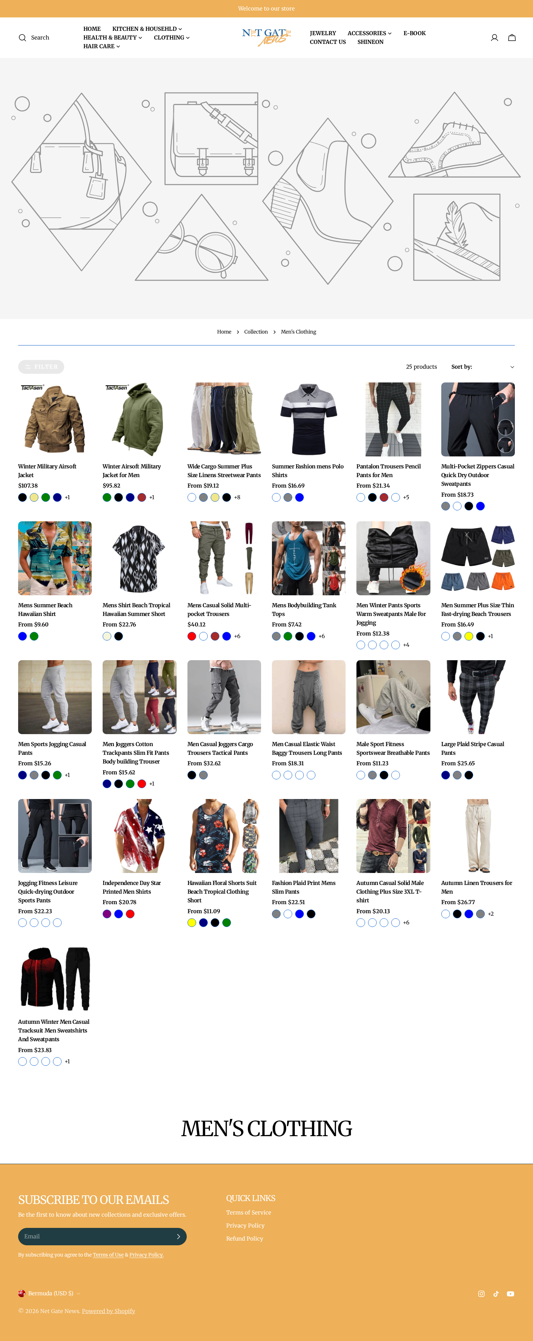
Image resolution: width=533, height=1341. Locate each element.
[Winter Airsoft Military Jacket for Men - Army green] (107, 497)
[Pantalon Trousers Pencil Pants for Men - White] (360, 497)
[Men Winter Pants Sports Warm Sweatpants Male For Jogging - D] (395, 645)
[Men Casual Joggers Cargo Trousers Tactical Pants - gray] (203, 775)
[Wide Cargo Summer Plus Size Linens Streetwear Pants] (224, 419)
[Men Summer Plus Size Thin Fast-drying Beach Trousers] (478, 558)
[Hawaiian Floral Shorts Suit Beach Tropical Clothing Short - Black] (215, 922)
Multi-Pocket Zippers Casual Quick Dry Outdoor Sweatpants (478, 475)
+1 (67, 497)
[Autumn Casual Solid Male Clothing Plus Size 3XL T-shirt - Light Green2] (360, 922)
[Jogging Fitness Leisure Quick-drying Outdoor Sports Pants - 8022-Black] (45, 922)
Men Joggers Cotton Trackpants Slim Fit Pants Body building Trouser (136, 753)
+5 (406, 497)
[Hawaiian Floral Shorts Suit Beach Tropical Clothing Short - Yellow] (191, 922)
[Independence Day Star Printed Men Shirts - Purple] (107, 914)
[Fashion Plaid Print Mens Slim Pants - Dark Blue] (299, 914)
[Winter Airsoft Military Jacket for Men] (139, 419)
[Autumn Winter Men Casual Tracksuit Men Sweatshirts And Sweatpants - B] (34, 1061)
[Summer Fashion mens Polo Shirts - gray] (288, 497)
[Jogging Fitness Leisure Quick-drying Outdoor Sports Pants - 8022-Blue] (57, 922)
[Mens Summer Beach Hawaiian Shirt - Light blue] (22, 636)
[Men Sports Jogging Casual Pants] (55, 697)
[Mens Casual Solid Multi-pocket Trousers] (224, 558)
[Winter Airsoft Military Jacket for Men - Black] (118, 497)
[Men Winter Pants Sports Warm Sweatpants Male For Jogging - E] (372, 645)
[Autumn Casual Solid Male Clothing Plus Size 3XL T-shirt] (393, 836)
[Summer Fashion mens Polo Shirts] (309, 419)
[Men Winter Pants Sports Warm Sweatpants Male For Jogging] (393, 558)
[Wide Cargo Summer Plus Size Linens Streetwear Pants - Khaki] (215, 497)
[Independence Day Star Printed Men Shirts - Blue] (118, 914)
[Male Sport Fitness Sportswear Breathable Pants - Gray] (372, 775)
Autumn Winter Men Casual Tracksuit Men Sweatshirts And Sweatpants (53, 1030)
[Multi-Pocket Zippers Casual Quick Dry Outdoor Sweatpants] (478, 419)
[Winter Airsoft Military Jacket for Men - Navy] (130, 497)
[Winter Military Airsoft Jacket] (55, 419)
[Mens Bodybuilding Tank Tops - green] (288, 636)
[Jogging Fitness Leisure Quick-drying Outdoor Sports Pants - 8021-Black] (22, 922)
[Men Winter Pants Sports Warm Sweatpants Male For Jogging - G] (384, 645)
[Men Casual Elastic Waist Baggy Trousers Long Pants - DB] (288, 775)
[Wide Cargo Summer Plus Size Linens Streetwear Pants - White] (191, 497)
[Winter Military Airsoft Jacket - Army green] (45, 497)
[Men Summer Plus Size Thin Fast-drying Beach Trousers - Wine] (445, 636)
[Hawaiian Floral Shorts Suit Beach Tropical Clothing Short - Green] (226, 922)
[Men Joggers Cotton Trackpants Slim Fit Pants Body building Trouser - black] (118, 783)
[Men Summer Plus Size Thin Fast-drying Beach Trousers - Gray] (457, 636)
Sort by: (461, 366)
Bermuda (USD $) (50, 1293)
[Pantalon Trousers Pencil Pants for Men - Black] (372, 497)
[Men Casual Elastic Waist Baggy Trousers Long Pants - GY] (276, 775)
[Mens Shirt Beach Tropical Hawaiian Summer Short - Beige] (107, 636)
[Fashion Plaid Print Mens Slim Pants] (309, 836)
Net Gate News (59, 1311)
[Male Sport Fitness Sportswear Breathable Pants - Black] (384, 775)
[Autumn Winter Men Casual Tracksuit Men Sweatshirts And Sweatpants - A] (45, 1061)
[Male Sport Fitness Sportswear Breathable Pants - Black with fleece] (360, 775)
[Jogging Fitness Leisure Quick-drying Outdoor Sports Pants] (55, 836)
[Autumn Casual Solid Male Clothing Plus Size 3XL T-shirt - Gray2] (395, 922)
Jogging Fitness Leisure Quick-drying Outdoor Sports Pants (48, 891)
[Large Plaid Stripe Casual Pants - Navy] (445, 775)
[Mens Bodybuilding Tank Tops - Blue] (311, 636)
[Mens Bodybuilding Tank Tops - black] (299, 636)
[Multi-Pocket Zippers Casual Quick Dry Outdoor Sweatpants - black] (468, 506)
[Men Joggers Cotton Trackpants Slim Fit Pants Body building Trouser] (139, 697)
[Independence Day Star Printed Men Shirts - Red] (130, 914)
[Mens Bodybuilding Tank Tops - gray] (276, 636)
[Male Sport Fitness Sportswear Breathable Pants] (393, 697)
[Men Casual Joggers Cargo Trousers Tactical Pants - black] (191, 775)
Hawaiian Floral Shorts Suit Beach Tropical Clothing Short (222, 891)
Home (224, 332)
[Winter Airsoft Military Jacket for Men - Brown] (141, 497)
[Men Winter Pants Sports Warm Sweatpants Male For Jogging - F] (360, 645)
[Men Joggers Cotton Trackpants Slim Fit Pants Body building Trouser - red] (141, 783)
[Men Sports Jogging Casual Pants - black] (45, 775)
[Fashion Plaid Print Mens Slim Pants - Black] (311, 914)
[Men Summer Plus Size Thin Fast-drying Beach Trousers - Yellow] (468, 636)
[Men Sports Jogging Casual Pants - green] (57, 775)
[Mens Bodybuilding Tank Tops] (309, 558)
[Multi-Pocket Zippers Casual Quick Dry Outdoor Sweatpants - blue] (480, 506)
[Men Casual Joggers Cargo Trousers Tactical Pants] (224, 697)
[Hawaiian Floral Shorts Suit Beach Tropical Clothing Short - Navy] (203, 922)
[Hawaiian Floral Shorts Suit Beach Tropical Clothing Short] (224, 836)
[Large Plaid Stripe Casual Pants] (478, 697)
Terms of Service (248, 1212)
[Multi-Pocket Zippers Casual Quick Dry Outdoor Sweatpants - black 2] (457, 506)
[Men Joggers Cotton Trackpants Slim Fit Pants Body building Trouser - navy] (107, 783)
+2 (491, 913)
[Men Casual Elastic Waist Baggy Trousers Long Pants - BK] (299, 775)
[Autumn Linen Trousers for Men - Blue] (468, 914)
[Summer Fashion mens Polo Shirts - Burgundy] (276, 497)
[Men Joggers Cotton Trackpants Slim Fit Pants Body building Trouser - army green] (130, 783)
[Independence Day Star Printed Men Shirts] (139, 836)
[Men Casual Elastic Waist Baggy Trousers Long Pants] (309, 697)
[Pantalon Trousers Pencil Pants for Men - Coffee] (395, 497)
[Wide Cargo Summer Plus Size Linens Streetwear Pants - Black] (226, 497)
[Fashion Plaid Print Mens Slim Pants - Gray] (276, 914)
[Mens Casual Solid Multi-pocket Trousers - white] (203, 636)
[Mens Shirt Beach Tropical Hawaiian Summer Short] (139, 558)
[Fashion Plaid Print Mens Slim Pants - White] (288, 914)
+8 (237, 497)
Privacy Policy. (146, 1255)
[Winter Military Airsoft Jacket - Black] (22, 497)
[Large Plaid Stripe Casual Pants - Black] (468, 775)
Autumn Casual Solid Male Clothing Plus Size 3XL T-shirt (389, 891)
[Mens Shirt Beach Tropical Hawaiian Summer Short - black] (118, 636)
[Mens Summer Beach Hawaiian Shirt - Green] (34, 636)
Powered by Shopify (108, 1311)
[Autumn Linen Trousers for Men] (478, 836)
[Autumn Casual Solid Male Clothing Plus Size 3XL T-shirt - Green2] (384, 922)
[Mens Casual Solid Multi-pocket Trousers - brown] (215, 636)
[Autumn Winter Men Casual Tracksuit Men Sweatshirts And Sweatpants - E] (57, 1061)
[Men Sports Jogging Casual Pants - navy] (22, 775)
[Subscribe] (178, 1236)
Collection (256, 332)
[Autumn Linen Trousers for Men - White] (445, 914)
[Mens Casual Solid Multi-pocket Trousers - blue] (226, 636)
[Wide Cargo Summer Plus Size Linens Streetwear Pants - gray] (203, 497)
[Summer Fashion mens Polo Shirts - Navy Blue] (299, 497)
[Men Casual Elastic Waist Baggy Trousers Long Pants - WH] (311, 775)
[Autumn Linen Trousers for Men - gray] (480, 914)
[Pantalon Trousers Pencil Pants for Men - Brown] (384, 497)
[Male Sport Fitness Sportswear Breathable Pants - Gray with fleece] (395, 775)
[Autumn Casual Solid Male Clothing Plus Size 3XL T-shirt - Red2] (372, 922)
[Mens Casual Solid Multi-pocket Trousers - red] (191, 636)
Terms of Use (108, 1255)
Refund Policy (244, 1238)
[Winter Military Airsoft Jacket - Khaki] (34, 497)
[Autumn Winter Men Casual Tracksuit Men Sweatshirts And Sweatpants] (55, 974)
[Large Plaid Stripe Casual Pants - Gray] (457, 775)
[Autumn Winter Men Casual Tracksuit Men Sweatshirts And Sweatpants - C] (22, 1061)
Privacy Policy (245, 1225)
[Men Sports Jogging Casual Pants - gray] (34, 775)
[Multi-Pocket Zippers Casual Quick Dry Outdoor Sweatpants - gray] (445, 506)
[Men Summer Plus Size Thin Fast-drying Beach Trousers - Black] (480, 636)
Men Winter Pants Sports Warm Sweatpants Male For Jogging (391, 614)
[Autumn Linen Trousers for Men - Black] (457, 914)
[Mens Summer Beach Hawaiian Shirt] (55, 558)
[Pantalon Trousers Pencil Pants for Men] (393, 419)
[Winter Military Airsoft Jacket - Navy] (57, 497)
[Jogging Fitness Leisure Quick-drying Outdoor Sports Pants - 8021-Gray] (34, 922)
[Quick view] (81, 398)
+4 (406, 644)
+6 (237, 636)
